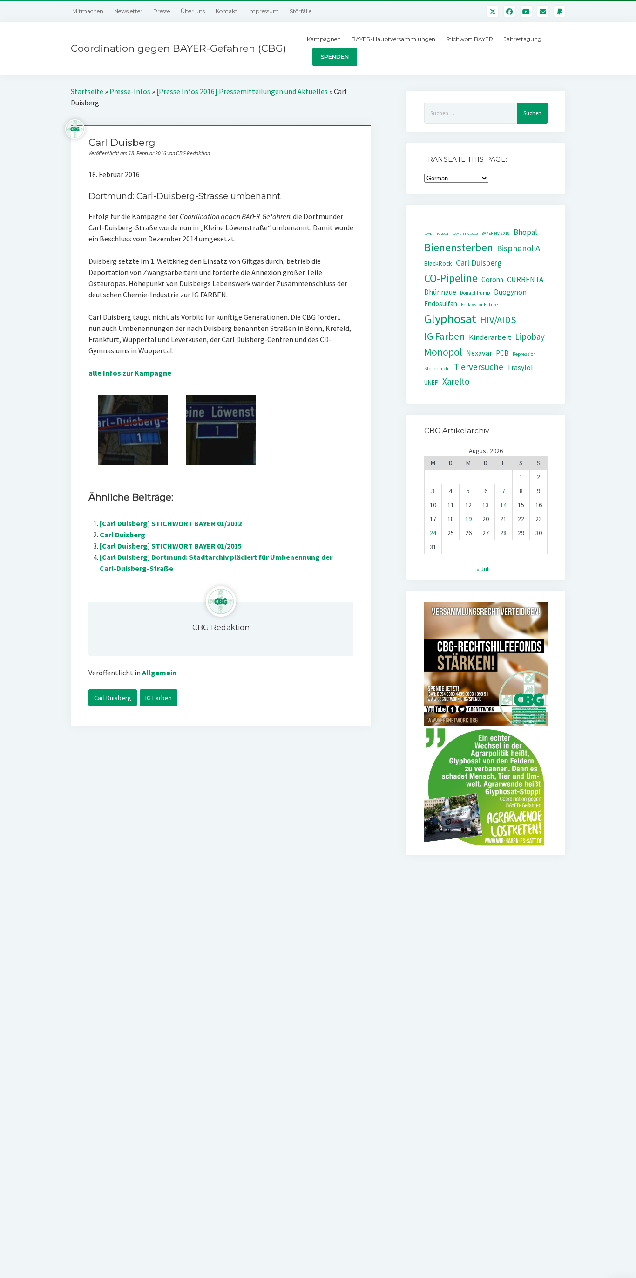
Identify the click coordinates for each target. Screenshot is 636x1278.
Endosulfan (440, 303)
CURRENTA (525, 279)
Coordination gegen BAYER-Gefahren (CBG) (178, 48)
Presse (161, 10)
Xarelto (456, 381)
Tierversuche (478, 366)
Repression (524, 354)
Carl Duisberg (122, 534)
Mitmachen (87, 10)
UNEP (431, 382)
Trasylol (520, 367)
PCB (502, 353)
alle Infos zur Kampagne (129, 373)
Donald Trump (475, 292)
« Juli (483, 569)
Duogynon (510, 292)
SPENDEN (335, 56)
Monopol (443, 352)
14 (503, 505)
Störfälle (300, 10)
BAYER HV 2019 (495, 233)
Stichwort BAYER (469, 38)
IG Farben (158, 698)
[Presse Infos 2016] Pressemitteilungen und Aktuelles (242, 91)
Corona (492, 279)
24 (433, 533)
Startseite (87, 91)
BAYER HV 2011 (436, 233)
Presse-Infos (129, 91)
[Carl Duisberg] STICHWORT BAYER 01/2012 (171, 523)
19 (468, 519)
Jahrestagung (522, 38)
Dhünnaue (440, 292)
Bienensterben (458, 247)
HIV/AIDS (498, 320)
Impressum (263, 10)
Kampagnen (324, 38)
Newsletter (128, 10)
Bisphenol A (518, 248)
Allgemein (159, 672)
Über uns (193, 10)
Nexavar (479, 352)
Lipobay (530, 336)
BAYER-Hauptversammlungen (393, 38)
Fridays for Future (479, 305)
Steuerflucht (437, 368)
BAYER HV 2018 (465, 233)
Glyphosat (450, 318)
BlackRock (438, 263)
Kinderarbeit (490, 337)
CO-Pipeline (451, 278)
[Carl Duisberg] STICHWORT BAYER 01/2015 (171, 545)
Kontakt (226, 10)
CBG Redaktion (221, 627)
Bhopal (525, 232)
